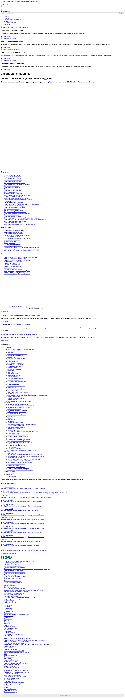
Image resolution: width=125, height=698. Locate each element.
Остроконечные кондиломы (16, 386)
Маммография (12, 399)
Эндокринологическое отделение (14, 183)
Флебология (8, 613)
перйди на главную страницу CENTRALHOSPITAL (64, 82)
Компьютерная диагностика (13, 246)
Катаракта (10, 421)
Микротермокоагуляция (11, 667)
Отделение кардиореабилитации (14, 207)
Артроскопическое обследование (14, 682)
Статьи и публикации (10, 692)
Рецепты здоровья (10, 23)
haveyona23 (9, 500)
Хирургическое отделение (12, 175)
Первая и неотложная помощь (13, 570)
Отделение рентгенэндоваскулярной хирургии (18, 199)
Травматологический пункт (12, 581)
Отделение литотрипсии (11, 209)
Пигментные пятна (13, 433)
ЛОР (5, 654)
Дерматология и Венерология (13, 634)
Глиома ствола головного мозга (17, 354)
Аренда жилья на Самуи (36, 519)
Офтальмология (9, 657)
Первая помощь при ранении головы (16, 573)
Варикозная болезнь (13, 413)
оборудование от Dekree (36, 515)
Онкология (7, 622)
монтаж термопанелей (35, 532)
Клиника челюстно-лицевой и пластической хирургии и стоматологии (26, 640)
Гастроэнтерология (10, 632)
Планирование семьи (11, 673)
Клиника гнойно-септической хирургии (16, 258)
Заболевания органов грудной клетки (16, 591)
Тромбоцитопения (13, 430)
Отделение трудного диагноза (13, 216)
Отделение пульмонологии (12, 181)
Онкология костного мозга (15, 364)
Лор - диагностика (9, 243)
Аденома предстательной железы (18, 468)
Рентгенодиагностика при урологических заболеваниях (21, 250)
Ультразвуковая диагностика (13, 232)
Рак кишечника (12, 367)
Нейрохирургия (9, 611)
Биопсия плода (12, 393)
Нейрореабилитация (10, 661)
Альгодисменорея (13, 384)
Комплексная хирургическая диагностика (17, 235)
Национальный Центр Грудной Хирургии (17, 274)
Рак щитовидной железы (15, 355)
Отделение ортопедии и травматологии (16, 198)
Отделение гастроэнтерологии (13, 190)
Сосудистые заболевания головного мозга (20, 442)
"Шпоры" (10, 418)
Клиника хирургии (9, 268)
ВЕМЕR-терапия (9, 666)
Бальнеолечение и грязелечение (14, 567)
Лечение (6, 18)
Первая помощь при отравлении (14, 572)
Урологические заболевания (16, 464)
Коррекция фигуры (10, 602)
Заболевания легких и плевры (17, 410)
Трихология (7, 658)
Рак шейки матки (12, 361)
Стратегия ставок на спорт (36, 528)
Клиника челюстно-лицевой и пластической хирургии (20, 257)
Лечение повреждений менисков (17, 435)
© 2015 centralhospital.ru (62, 695)
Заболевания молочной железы (17, 392)
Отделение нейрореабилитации (14, 206)
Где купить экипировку (35, 501)
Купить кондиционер (34, 506)
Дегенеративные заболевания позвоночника (21, 450)
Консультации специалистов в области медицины (16, 493)
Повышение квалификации (12, 19)
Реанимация (8, 610)
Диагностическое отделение (13, 178)
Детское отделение (10, 201)
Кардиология (8, 625)
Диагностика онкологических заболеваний (17, 238)
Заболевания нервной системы (17, 445)
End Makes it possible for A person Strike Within (32, 488)
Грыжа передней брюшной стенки (15, 588)
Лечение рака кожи (13, 380)
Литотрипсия (11, 453)
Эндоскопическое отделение (13, 180)
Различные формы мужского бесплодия (20, 470)
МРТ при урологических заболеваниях (19, 462)
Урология (7, 606)
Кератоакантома (12, 373)
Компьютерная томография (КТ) (14, 651)
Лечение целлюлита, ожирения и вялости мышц (22, 431)
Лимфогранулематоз (14, 369)
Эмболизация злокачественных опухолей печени (19, 597)
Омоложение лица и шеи (12, 564)
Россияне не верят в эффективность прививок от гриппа (20, 315)
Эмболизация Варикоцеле (15, 425)
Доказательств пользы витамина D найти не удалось (19, 334)
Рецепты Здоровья (10, 689)
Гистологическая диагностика (13, 233)
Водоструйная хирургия (11, 664)
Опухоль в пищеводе (14, 366)
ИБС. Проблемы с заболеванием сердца (13, 501)
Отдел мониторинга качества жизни (15, 676)
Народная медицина (10, 690)
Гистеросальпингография (15, 389)
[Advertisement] (52, 101)
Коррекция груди (9, 601)
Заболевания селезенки (15, 422)
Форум (6, 21)
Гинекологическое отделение (13, 196)
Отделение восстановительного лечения (17, 184)
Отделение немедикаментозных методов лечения (19, 224)
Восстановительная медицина (13, 582)
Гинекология (8, 619)
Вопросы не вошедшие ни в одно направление (16, 497)
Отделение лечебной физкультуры (15, 212)
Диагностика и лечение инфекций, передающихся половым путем (28, 395)
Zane (6, 495)
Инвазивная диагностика (12, 237)
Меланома (10, 370)
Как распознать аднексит (15, 396)
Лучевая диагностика (11, 649)
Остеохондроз (11, 419)
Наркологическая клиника (12, 265)
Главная (6, 16)
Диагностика (8, 648)
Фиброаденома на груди (15, 378)
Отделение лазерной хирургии (13, 222)
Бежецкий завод (33, 545)
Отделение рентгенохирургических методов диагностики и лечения (25, 219)
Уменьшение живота (13, 428)
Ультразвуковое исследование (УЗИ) (19, 401)
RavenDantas (9, 487)
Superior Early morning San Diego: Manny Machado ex (50, 493)
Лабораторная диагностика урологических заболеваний (21, 247)
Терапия (6, 620)
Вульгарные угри (12, 473)
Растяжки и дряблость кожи (12, 563)
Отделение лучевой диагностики (14, 202)
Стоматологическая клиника (13, 269)
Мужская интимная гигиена (16, 457)
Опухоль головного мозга (15, 360)
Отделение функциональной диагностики (17, 195)
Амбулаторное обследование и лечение (16, 672)
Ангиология (7, 631)
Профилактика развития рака (16, 381)
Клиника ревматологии (11, 646)
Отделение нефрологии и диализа (15, 221)
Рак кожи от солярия (13, 375)
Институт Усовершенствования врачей (16, 614)
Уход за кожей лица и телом (13, 566)
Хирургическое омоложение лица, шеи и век (21, 424)
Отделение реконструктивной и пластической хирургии (21, 204)
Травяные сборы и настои (12, 578)
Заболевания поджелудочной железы (19, 404)
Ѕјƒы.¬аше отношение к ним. (41, 497)
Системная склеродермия (15, 448)
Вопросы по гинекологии (8, 488)
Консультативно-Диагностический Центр (17, 271)
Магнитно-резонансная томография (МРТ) (17, 652)
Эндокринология (9, 626)
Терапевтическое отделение (13, 189)
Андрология (8, 605)
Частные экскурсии (34, 541)
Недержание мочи (13, 465)
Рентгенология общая (11, 628)
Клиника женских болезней (12, 266)
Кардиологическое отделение (13, 177)
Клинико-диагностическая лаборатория (16, 641)
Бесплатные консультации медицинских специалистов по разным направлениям (42, 480)
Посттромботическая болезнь (16, 415)
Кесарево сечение (13, 390)
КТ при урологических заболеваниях (19, 461)
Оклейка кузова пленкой (36, 537)
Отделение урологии (10, 192)
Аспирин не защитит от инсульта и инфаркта (16, 324)
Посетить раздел (6, 36)
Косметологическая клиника (13, 261)
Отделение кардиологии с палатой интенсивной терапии (22, 218)
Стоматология (8, 616)
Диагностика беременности (12, 244)
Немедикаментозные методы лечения (16, 670)
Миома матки (11, 387)
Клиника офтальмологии (12, 263)
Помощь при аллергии (11, 575)
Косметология (8, 584)
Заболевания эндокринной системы (18, 407)
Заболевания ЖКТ (10, 585)
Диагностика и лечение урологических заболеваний (23, 459)
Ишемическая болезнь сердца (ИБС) (19, 439)
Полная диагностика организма (14, 230)
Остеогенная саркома (14, 377)
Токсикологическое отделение (13, 210)
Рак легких (10, 372)
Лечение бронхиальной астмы (17, 363)
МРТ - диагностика (10, 241)
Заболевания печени (14, 409)
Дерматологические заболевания (14, 593)
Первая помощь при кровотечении (15, 576)
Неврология (8, 635)
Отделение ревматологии (12, 187)
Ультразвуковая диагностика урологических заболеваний (22, 249)
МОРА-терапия (9, 679)
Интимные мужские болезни (16, 467)
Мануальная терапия (10, 655)
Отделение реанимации (11, 186)
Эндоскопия (8, 608)
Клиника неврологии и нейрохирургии (16, 272)
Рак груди (10, 352)
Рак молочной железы (14, 351)
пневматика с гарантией (36, 523)
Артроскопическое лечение (16, 427)
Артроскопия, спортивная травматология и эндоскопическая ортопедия (26, 569)
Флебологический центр (11, 678)
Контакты (7, 24)
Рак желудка (11, 357)
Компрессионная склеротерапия (17, 436)
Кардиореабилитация (11, 660)
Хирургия (7, 623)
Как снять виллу (33, 510)
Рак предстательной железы (16, 358)
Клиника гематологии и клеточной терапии (17, 260)
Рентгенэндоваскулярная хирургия (15, 643)
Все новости (5, 340)
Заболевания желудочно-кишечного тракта (21, 406)
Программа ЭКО (9, 681)
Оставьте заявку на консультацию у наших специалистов (24, 550)
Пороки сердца (12, 416)
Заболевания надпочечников (16, 412)
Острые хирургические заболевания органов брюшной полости (24, 590)
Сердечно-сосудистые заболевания (18, 441)
